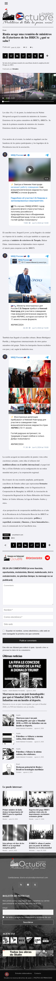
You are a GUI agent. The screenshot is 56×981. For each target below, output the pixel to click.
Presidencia (7, 147)
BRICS (13, 538)
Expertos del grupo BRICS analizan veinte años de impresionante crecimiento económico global (39, 813)
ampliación (22, 128)
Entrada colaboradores (23, 973)
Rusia (4, 30)
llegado (38, 232)
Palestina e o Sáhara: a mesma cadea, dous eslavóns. (29, 737)
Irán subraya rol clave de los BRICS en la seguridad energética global (13, 845)
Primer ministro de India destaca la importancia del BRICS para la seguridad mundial (13, 813)
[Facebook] (5, 55)
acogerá (14, 116)
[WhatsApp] (11, 55)
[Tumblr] (35, 55)
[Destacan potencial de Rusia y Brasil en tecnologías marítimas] (8, 769)
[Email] (29, 55)
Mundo (5, 819)
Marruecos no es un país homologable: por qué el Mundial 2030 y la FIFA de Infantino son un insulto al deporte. (24, 697)
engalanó (37, 139)
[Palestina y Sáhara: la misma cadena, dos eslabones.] (8, 754)
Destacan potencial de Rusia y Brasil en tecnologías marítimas (29, 768)
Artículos (32, 850)
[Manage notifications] (7, 974)
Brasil (18, 764)
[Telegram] (41, 55)
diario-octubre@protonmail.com (34, 877)
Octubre (15, 69)
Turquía (37, 240)
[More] (47, 55)
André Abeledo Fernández (17, 690)
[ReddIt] (23, 55)
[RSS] (21, 884)
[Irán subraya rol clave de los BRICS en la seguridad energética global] (15, 833)
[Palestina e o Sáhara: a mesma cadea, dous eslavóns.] (8, 738)
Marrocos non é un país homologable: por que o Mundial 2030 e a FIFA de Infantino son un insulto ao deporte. (31, 721)
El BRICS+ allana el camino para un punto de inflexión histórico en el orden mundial (40, 845)
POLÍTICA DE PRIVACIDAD (43, 978)
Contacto (37, 973)
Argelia (5, 690)
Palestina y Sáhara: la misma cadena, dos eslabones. (29, 753)
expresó (41, 244)
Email (5, 908)
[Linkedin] (17, 55)
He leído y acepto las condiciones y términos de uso (28, 917)
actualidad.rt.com (17, 535)
